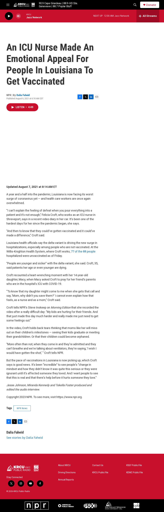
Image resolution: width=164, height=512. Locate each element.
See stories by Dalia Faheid (24, 437)
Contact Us (97, 465)
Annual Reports (66, 480)
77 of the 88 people (83, 251)
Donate (151, 5)
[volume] (18, 16)
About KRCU (64, 465)
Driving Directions (67, 472)
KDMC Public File (134, 472)
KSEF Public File (134, 465)
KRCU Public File (100, 472)
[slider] (23, 16)
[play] (8, 16)
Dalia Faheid (23, 95)
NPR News (22, 408)
